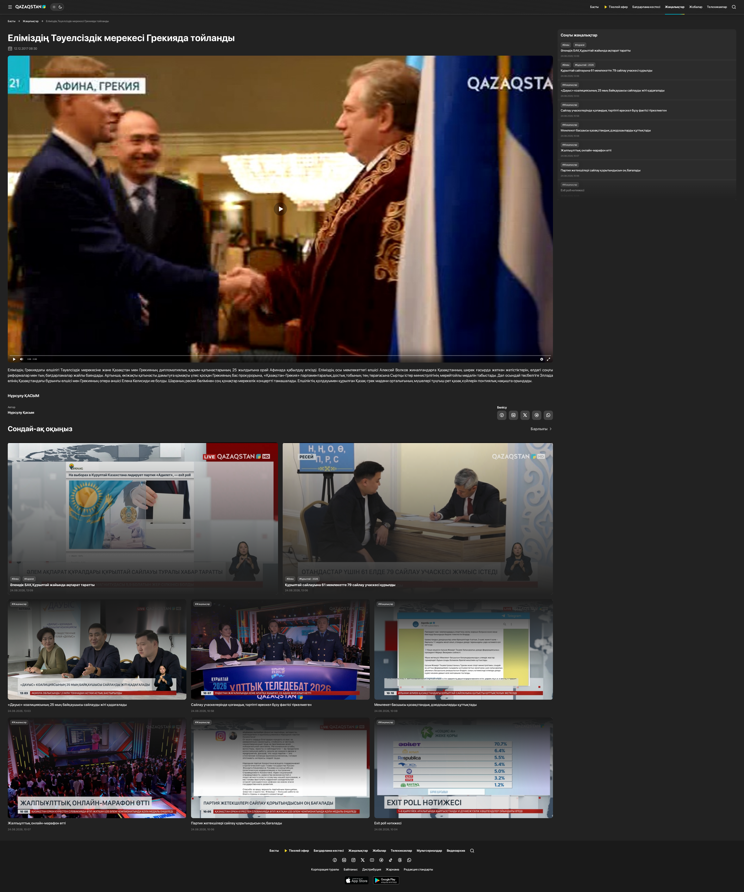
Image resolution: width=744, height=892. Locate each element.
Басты (594, 7)
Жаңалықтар (675, 7)
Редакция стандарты (418, 869)
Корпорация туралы (325, 869)
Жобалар (695, 7)
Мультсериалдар (429, 850)
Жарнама (392, 869)
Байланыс (351, 869)
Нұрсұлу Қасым (21, 412)
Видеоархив (456, 850)
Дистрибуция (371, 869)
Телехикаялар (717, 7)
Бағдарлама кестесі (646, 7)
